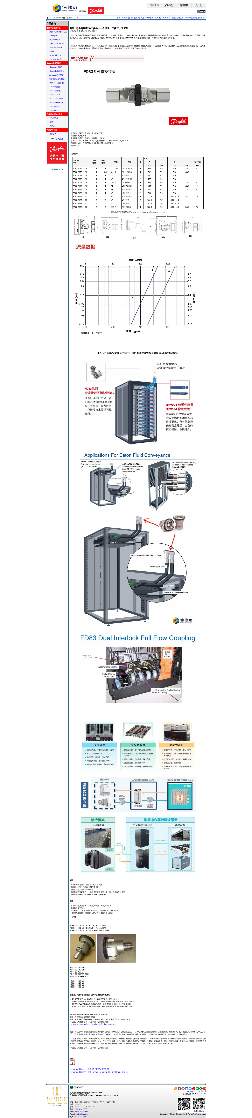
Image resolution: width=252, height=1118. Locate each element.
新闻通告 (52, 134)
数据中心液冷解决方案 (58, 32)
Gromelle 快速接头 (56, 71)
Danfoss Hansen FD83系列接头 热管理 (90, 1069)
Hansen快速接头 (56, 67)
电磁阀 (180, 18)
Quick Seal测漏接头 (57, 83)
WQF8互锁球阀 (55, 55)
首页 (118, 18)
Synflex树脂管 (55, 87)
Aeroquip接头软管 (56, 75)
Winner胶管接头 (55, 91)
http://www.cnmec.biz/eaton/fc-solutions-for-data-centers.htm (93, 1024)
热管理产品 (53, 118)
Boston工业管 (54, 95)
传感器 (174, 18)
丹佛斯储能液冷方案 (54, 114)
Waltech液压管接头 (57, 79)
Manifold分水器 (55, 59)
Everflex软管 (54, 110)
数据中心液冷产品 (54, 28)
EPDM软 (166, 18)
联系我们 (202, 18)
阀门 (51, 122)
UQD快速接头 (54, 40)
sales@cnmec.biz (83, 1114)
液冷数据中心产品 (137, 18)
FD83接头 (149, 18)
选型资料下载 (52, 130)
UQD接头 (158, 18)
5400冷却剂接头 (55, 47)
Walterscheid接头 (56, 103)
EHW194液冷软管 (56, 44)
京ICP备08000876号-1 (195, 1091)
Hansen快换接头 (191, 18)
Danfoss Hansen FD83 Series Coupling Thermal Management (99, 1072)
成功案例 (59, 139)
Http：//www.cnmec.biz (79, 1112)
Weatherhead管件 (56, 99)
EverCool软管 (54, 106)
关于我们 (125, 18)
